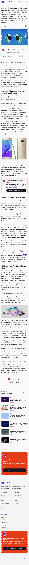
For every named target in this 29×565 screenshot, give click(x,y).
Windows (17, 498)
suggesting (4, 105)
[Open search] (22, 2)
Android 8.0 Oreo (11, 64)
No (18, 382)
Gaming (3, 495)
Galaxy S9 (23, 257)
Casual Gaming (5, 498)
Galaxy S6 (3, 75)
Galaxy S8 (12, 73)
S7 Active (21, 233)
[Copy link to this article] (26, 26)
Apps (16, 503)
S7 (12, 233)
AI (1, 508)
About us (3, 517)
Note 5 (3, 73)
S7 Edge (16, 233)
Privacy (3, 561)
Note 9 (5, 259)
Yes (12, 382)
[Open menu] (19, 2)
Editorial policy (4, 525)
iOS (2, 511)
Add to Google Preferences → (16, 190)
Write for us (4, 522)
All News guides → (23, 392)
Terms (7, 561)
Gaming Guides (5, 503)
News (2, 5)
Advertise (3, 527)
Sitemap (15, 561)
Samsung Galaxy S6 (15, 105)
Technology (18, 495)
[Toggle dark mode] (26, 2)
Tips (16, 500)
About (11, 561)
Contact (3, 519)
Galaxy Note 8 (16, 71)
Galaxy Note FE (13, 235)
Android (3, 505)
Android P (9, 257)
